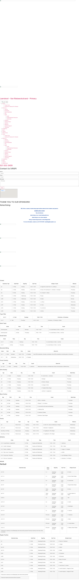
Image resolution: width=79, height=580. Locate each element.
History (6, 109)
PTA (5, 113)
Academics (4, 128)
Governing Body (8, 112)
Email (1, 175)
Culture (3, 131)
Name (1, 171)
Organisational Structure (12, 117)
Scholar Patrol (8, 121)
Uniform (6, 123)
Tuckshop (7, 127)
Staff (6, 114)
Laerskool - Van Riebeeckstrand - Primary (18, 98)
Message (2, 179)
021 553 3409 (6, 165)
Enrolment (7, 110)
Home (3, 103)
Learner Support (8, 125)
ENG (6, 102)
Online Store (5, 132)
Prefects (6, 120)
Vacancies (9, 119)
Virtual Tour (7, 105)
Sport (3, 130)
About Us (4, 107)
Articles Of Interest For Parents (11, 106)
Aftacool (6, 124)
